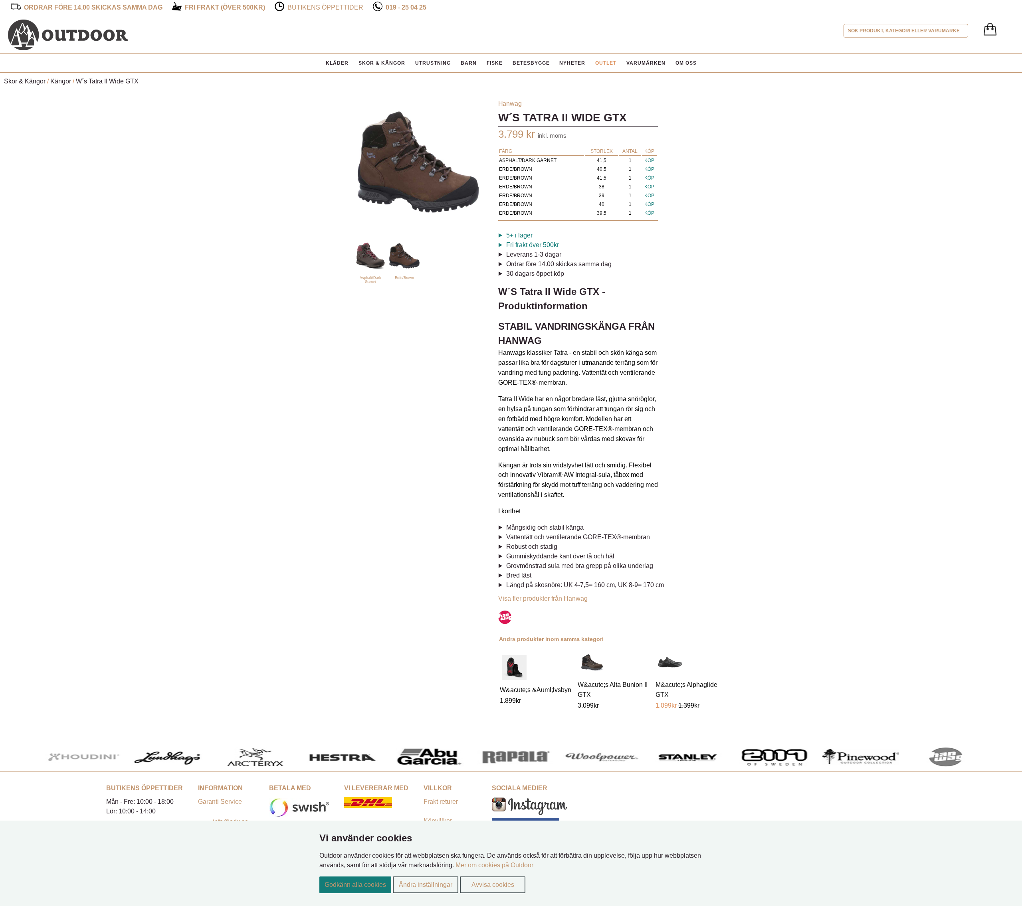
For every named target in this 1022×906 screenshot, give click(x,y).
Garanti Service (220, 801)
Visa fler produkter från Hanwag (543, 598)
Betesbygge (531, 63)
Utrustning (433, 63)
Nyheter (572, 63)
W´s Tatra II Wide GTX (107, 81)
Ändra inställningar (425, 884)
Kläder (337, 63)
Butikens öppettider (325, 7)
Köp (649, 160)
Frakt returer (441, 801)
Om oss (686, 63)
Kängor (60, 81)
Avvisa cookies (492, 884)
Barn (469, 63)
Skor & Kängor (381, 63)
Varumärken (645, 63)
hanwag (510, 103)
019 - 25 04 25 (406, 7)
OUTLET (605, 63)
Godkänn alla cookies (355, 884)
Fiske (495, 63)
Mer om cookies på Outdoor (494, 865)
